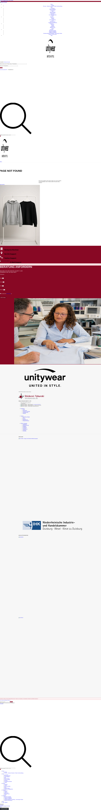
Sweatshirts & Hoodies (52, 14)
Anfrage (52, 5)
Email (1, 285)
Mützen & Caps (52, 21)
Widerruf (24, 413)
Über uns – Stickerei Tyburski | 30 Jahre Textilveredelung (52, 6)
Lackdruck (24, 428)
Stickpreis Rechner (26, 420)
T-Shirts (52, 15)
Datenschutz (25, 410)
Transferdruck (25, 429)
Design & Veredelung (52, 31)
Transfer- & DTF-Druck (53, 34)
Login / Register (4, 802)
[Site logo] (4, 1)
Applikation (25, 424)
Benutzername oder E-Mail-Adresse (8, 63)
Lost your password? (3, 69)
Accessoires (53, 8)
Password (4, 65)
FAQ (24, 417)
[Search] (0, 769)
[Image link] (52, 533)
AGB (24, 409)
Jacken (52, 20)
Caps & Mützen (52, 10)
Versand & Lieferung (26, 411)
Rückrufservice (25, 419)
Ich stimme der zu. (6, 293)
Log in (1, 67)
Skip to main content (9, 0)
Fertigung (24, 426)
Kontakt (24, 418)
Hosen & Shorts (7, 778)
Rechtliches (23, 408)
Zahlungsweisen (25, 412)
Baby (52, 11)
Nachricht (1, 289)
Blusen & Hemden (53, 9)
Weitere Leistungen (24, 423)
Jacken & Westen (7, 779)
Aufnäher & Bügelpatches (52, 22)
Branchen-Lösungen (52, 30)
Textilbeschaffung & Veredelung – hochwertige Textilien (52, 33)
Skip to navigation (3, 0)
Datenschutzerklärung (4, 700)
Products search (2, 134)
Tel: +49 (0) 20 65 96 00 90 (37, 404)
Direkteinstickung (26, 425)
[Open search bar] (16, 133)
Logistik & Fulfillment (52, 32)
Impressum (9, 700)
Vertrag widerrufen (4, 808)
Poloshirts (52, 13)
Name (1, 278)
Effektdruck (25, 427)
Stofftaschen (53, 26)
